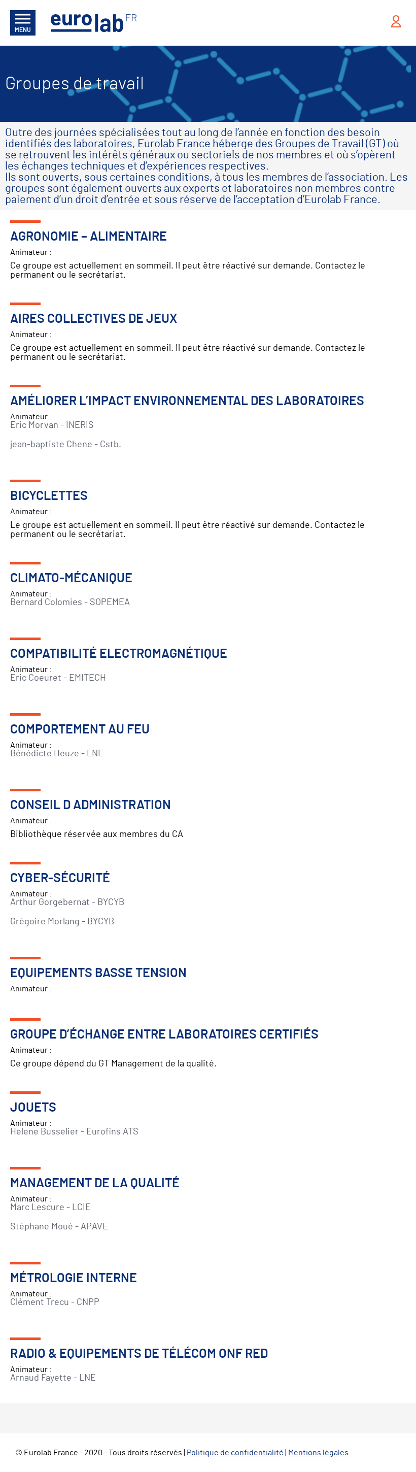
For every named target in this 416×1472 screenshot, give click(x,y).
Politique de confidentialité (235, 1453)
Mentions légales (318, 1453)
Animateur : (71, 589)
